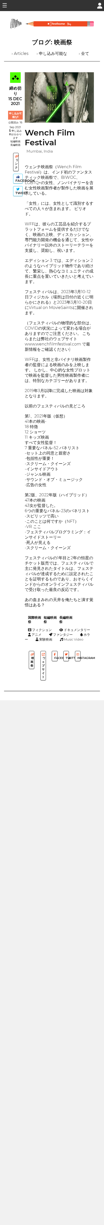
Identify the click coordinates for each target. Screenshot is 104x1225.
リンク (16, 163)
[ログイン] (99, 5)
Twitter (67, 658)
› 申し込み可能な (52, 53)
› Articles (20, 53)
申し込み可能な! (15, 115)
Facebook (18, 181)
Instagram (78, 658)
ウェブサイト (43, 667)
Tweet (18, 193)
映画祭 (32, 661)
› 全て (84, 53)
